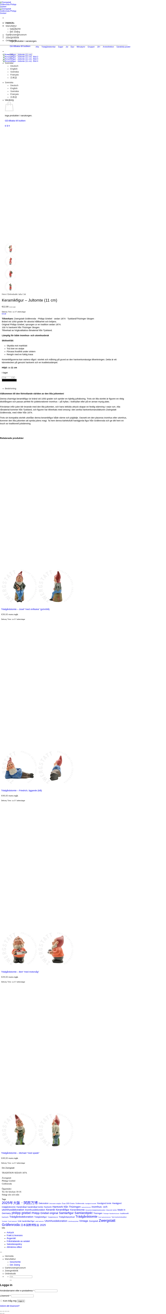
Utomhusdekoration (56, 1220)
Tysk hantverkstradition (119, 1217)
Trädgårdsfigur (40, 1217)
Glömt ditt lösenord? (10, 1306)
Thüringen (97, 1213)
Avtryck (10, 1232)
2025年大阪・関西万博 (20, 1203)
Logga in (21, 1301)
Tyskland (4, 1221)
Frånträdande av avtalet (18, 1241)
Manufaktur (11, 26)
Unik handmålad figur (26, 1221)
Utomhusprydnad (73, 1221)
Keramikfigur (62, 1209)
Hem (4, 294)
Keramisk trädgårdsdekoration (95, 1210)
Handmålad (21, 1207)
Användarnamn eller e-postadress (17, 1290)
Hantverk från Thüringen (66, 1206)
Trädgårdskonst (53, 1217)
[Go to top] (1, 1252)
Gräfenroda (79, 1203)
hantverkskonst (86, 1207)
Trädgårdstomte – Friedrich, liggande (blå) (21, 790)
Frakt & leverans (15, 1235)
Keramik (50, 1209)
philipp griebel (21, 1213)
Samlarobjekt (83, 1213)
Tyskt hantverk (12, 1221)
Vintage (83, 1220)
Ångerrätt (11, 1238)
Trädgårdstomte (86, 1216)
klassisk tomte (111, 1210)
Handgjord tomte (104, 1203)
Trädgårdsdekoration (21, 1216)
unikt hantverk (39, 1221)
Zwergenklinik (12, 37)
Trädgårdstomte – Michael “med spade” (20, 1153)
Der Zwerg (15, 1265)
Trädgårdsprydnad (67, 1217)
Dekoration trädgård (55, 1203)
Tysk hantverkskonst (104, 1217)
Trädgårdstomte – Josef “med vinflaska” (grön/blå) (25, 609)
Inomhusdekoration (35, 1210)
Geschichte (15, 1262)
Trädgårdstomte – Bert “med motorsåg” (20, 972)
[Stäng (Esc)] (8, 1311)
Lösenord (5, 1296)
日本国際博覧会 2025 (33, 1225)
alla (20, 294)
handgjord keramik (90, 1203)
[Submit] (11, 1280)
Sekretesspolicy (14, 1244)
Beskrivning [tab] (10, 388)
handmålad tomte (35, 1207)
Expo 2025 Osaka (68, 1203)
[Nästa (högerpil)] (3, 1313)
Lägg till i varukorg (9, 380)
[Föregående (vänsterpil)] (1, 1313)
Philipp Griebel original (45, 1213)
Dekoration (43, 1203)
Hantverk (48, 1207)
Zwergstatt (93, 1221)
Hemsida (10, 23)
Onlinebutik (11, 40)
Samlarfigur (66, 1213)
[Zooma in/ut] (1, 1311)
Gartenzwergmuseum (15, 1268)
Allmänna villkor (14, 1247)
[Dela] (6, 1311)
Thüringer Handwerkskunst (111, 1213)
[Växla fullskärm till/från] (3, 1311)
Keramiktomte (77, 1210)
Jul (24, 294)
